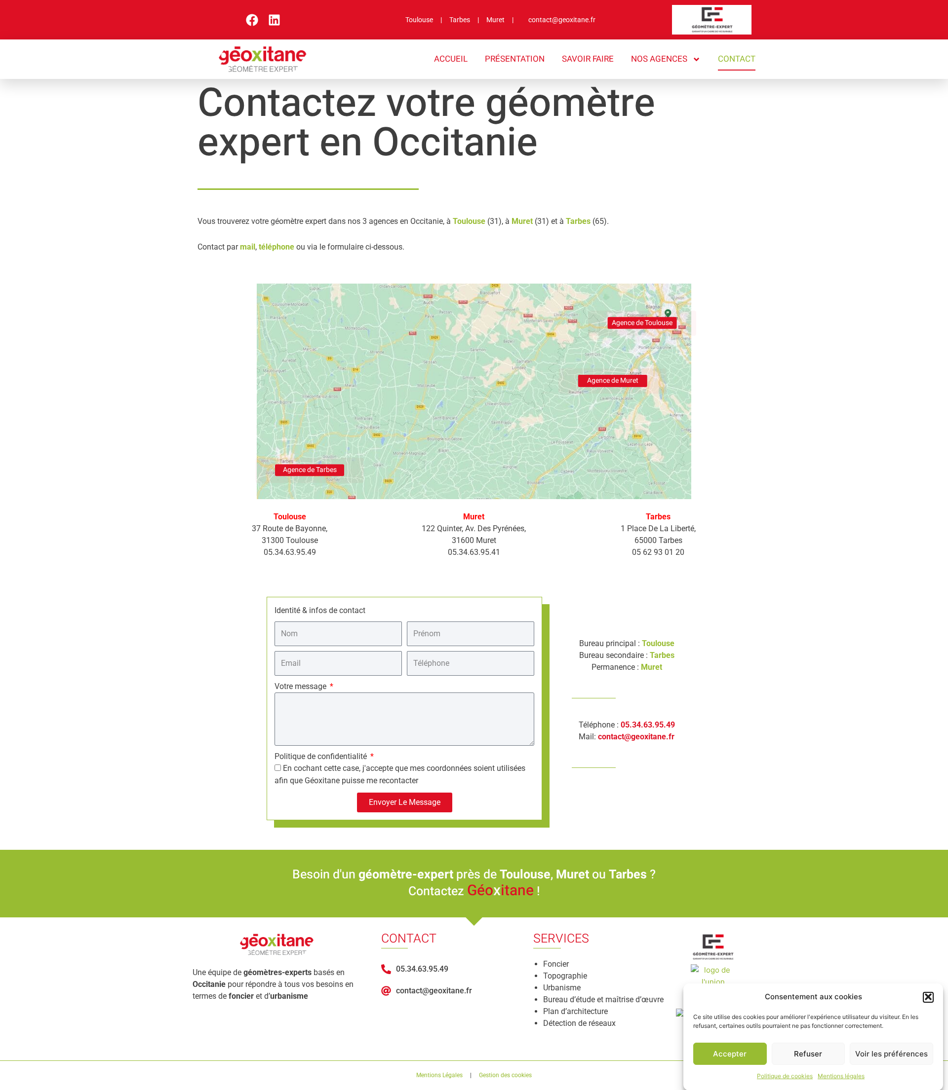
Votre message (301, 686)
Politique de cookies (785, 1076)
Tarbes (463, 20)
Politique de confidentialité (322, 756)
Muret (499, 20)
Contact (736, 59)
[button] (928, 997)
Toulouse (422, 20)
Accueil (451, 59)
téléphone (276, 247)
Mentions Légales (439, 1075)
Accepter (730, 1053)
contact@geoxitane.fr (561, 20)
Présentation (515, 59)
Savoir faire (588, 59)
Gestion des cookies (505, 1075)
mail (247, 247)
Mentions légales (841, 1076)
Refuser (808, 1053)
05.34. (632, 724)
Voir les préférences (891, 1053)
